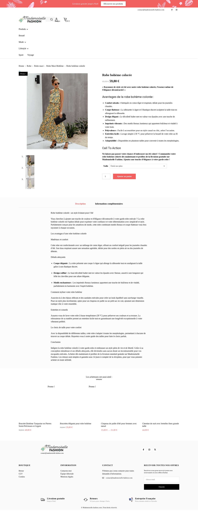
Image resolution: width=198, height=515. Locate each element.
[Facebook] (171, 9)
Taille (105, 166)
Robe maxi (39, 66)
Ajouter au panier (124, 176)
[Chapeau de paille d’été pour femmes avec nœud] (119, 401)
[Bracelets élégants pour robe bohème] (78, 401)
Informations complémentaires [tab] (109, 204)
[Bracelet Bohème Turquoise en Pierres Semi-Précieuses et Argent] (37, 401)
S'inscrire (162, 487)
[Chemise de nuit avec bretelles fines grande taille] (160, 401)
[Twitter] (155, 450)
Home (21, 66)
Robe (29, 66)
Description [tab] (80, 204)
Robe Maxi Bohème (55, 66)
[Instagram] (176, 9)
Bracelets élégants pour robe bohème (75, 423)
